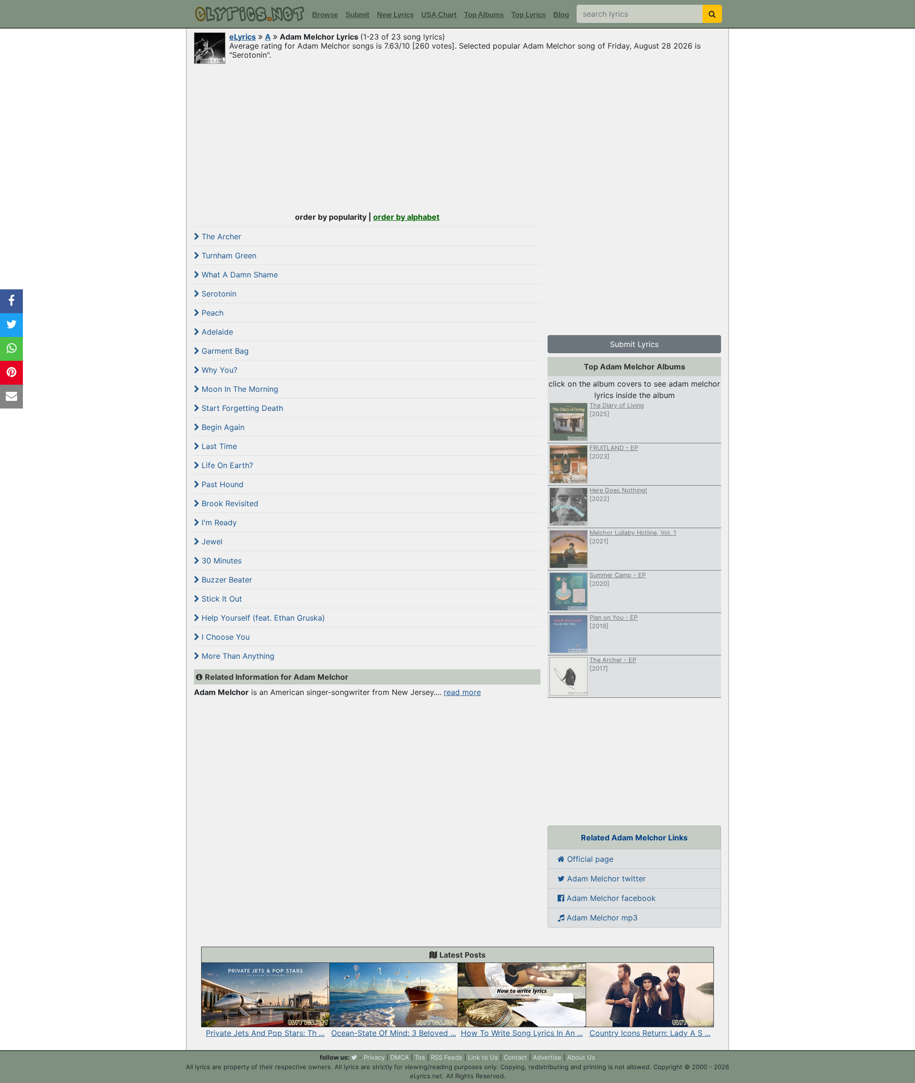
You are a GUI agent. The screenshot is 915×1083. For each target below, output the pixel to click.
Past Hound (221, 484)
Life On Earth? (226, 465)
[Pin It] (11, 373)
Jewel (211, 541)
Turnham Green (227, 255)
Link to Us (483, 1057)
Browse (325, 14)
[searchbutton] (712, 14)
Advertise (547, 1057)
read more (462, 692)
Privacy (374, 1057)
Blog (561, 14)
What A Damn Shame (238, 274)
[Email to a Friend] (11, 397)
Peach (211, 312)
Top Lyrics (528, 14)
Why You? (218, 370)
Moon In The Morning (238, 389)
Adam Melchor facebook (610, 898)
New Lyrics (395, 14)
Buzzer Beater (225, 579)
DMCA (399, 1057)
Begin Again (221, 427)
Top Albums (484, 14)
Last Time (218, 446)
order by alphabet (406, 217)
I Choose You (224, 637)
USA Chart (439, 14)
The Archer (220, 236)
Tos (420, 1057)
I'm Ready (218, 522)
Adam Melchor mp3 (601, 917)
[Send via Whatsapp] (11, 349)
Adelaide (216, 332)
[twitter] (354, 1057)
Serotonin (217, 293)
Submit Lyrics (634, 344)
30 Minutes (220, 560)
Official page (589, 859)
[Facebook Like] (11, 301)
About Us (581, 1057)
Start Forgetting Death (241, 408)
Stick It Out (220, 598)
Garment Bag (224, 351)
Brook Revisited (228, 503)
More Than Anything (236, 656)
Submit (357, 14)
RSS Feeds (446, 1057)
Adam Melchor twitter (605, 878)
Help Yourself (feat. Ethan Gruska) (262, 618)
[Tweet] (11, 325)
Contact (515, 1057)
